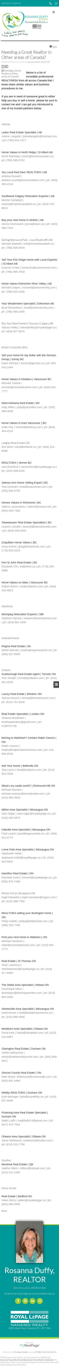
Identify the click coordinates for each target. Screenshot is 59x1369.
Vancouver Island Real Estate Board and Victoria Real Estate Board (26, 1360)
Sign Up (16, 3)
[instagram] (40, 1300)
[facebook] (18, 1300)
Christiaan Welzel (21, 1352)
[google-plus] (25, 1300)
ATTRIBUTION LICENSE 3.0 (45, 1352)
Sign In (5, 3)
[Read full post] (13, 73)
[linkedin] (33, 1300)
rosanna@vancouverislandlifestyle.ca (36, 1293)
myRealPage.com (29, 1346)
